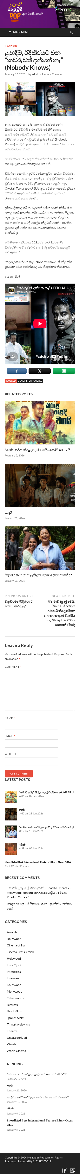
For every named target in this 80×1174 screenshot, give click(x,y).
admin (35, 74)
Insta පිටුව (14, 965)
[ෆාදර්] (40, 508)
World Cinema (16, 1050)
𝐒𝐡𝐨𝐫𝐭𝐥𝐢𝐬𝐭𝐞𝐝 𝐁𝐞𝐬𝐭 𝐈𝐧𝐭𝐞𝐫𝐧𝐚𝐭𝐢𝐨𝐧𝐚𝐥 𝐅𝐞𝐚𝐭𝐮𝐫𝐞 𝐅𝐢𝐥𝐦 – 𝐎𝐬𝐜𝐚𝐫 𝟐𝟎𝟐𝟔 (38, 862)
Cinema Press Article (21, 952)
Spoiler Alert (15, 1018)
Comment (13, 666)
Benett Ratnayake (30, 380)
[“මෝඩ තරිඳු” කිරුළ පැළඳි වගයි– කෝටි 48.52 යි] (40, 445)
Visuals (11, 1044)
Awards (12, 932)
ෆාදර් (8, 512)
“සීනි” (22, 844)
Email (10, 736)
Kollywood (14, 985)
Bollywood (14, 938)
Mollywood (14, 991)
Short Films (14, 1011)
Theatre (12, 1031)
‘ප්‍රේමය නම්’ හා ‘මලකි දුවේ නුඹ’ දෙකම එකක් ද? (38, 575)
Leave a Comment (53, 74)
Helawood (11, 46)
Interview (13, 978)
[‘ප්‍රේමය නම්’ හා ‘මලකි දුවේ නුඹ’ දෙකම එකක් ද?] (40, 570)
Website (11, 754)
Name (10, 718)
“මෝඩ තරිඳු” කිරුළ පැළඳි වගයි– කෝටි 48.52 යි (37, 450)
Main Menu (21, 32)
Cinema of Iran (16, 945)
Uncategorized (17, 1037)
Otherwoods (15, 998)
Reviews (12, 1004)
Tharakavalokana (18, 1024)
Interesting (14, 971)
